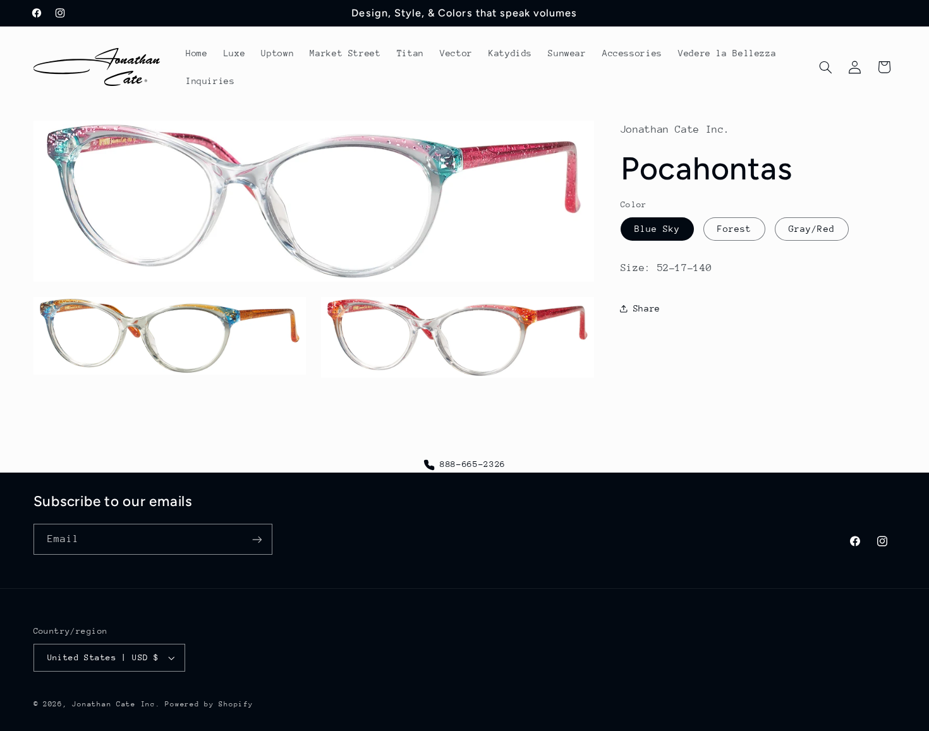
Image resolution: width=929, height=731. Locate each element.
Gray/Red (811, 229)
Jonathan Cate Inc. (116, 704)
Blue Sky (657, 229)
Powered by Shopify (209, 704)
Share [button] (646, 308)
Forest (734, 229)
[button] (825, 67)
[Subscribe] (256, 539)
